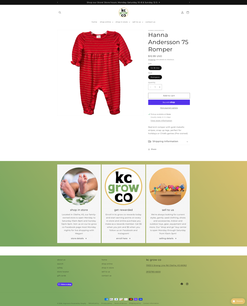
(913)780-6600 (153, 271)
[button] (60, 12)
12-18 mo (155, 68)
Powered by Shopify (78, 303)
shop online (107, 264)
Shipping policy (135, 303)
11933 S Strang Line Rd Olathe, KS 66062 (166, 265)
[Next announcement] (189, 2)
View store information (161, 121)
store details (77, 238)
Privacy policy (106, 303)
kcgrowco (67, 303)
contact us (107, 276)
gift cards (61, 276)
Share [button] (153, 149)
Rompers (155, 77)
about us (61, 260)
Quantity (151, 82)
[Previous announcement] (57, 2)
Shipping (151, 59)
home (104, 260)
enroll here (121, 238)
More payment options (169, 108)
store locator (63, 272)
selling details (166, 238)
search (60, 264)
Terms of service (120, 303)
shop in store (108, 268)
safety (60, 268)
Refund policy (94, 303)
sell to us (106, 272)
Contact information (151, 303)
